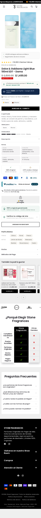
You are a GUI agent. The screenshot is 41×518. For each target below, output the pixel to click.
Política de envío (29, 497)
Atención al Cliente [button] (13, 467)
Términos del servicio (13, 499)
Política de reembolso (29, 499)
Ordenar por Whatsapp (20, 224)
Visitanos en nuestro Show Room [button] (17, 451)
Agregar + (9, 291)
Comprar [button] (8, 460)
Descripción (5, 139)
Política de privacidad (15, 497)
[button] (4, 6)
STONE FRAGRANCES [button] (13, 428)
